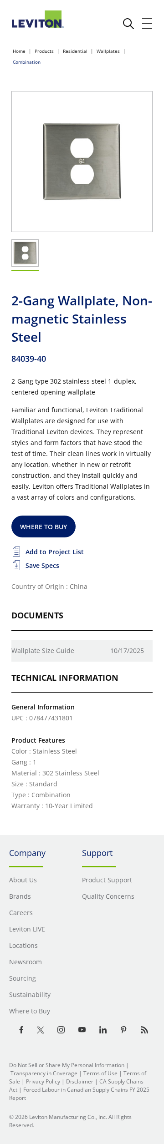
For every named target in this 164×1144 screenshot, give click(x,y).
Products (44, 51)
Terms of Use (100, 1073)
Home (19, 51)
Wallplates (108, 51)
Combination (27, 62)
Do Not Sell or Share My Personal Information (66, 1065)
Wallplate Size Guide (42, 650)
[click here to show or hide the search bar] (128, 23)
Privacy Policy (43, 1081)
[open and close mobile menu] (147, 23)
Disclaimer (79, 1081)
